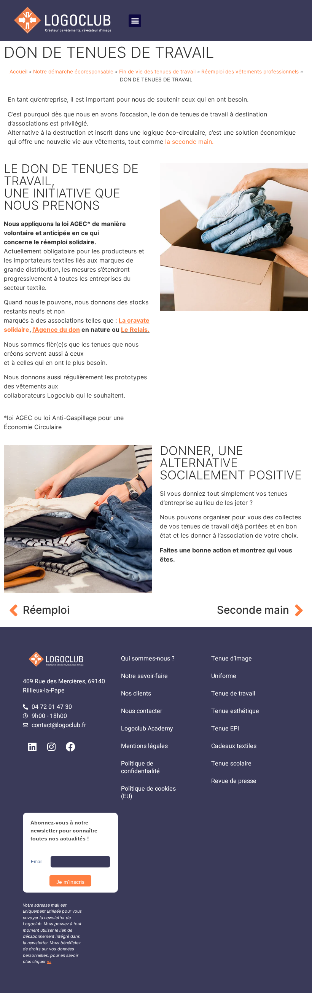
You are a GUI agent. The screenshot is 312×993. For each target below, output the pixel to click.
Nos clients (136, 693)
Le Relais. (135, 329)
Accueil (18, 71)
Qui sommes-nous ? (148, 658)
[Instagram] (51, 746)
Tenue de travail (233, 693)
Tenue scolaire (231, 763)
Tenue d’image (231, 658)
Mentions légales (144, 746)
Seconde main (253, 609)
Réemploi (46, 609)
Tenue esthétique (235, 711)
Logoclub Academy (147, 728)
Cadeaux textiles (233, 746)
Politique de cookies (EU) (148, 792)
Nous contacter (141, 711)
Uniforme (223, 676)
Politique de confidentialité (140, 767)
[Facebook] (70, 746)
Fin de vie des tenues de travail (157, 71)
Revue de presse (233, 781)
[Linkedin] (32, 746)
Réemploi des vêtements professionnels (250, 71)
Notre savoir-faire (144, 676)
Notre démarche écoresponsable (73, 71)
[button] (135, 20)
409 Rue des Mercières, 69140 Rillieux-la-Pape (64, 686)
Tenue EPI (225, 728)
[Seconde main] (298, 610)
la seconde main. (188, 141)
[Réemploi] (13, 610)
